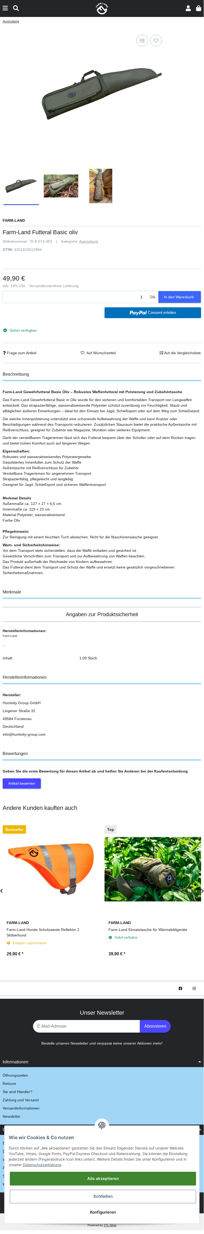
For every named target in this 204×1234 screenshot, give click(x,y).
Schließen (103, 1196)
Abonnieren (155, 1026)
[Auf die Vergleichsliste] (142, 40)
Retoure (9, 1083)
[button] (188, 8)
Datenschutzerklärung (42, 1164)
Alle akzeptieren (103, 1178)
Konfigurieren (103, 1212)
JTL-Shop (110, 1225)
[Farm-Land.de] (102, 8)
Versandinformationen (21, 1108)
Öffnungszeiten (15, 1075)
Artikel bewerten (21, 783)
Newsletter (11, 1116)
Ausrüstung (88, 241)
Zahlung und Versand (21, 1100)
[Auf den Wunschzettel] (156, 40)
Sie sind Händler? (17, 1092)
